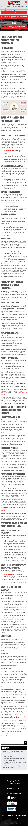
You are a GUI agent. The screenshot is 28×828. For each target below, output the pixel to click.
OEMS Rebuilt (18, 815)
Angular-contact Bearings (10, 574)
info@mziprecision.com (18, 6)
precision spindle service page (18, 716)
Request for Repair (14, 12)
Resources (12, 818)
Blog (17, 818)
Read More (14, 18)
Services (4, 815)
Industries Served (10, 815)
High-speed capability (9, 150)
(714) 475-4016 (13, 785)
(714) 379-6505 (13, 781)
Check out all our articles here (7, 736)
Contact (24, 815)
